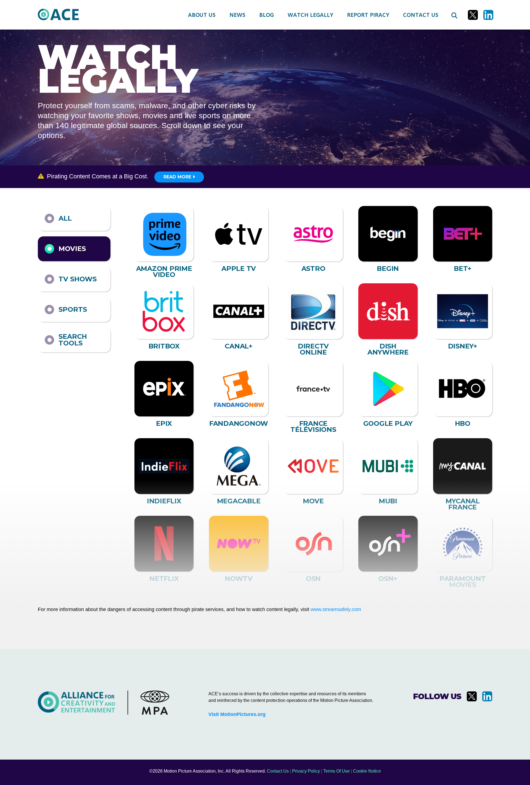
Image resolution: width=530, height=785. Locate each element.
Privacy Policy (306, 771)
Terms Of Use (336, 771)
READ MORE (178, 176)
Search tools (73, 339)
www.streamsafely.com (336, 609)
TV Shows (78, 279)
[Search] (454, 14)
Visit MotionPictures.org (237, 714)
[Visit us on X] (473, 15)
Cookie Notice (367, 771)
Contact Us (278, 771)
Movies (72, 249)
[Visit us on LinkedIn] (488, 15)
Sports (73, 309)
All (65, 218)
